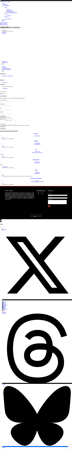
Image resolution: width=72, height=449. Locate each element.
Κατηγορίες (4, 19)
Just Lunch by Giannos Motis (12, 12)
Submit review (2, 126)
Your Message (2, 124)
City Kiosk (9, 9)
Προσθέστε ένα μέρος (4, 22)
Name (1, 118)
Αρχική (3, 3)
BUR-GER (9, 15)
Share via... (5, 313)
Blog (3, 20)
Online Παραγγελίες (6, 5)
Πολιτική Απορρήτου (33, 214)
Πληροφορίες (4, 61)
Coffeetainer (9, 18)
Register (5, 23)
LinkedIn (4, 305)
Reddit (4, 307)
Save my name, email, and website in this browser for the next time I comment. (15, 125)
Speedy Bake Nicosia (10, 11)
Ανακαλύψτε (5, 4)
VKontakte (5, 308)
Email (1, 119)
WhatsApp (5, 301)
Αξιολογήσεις (5, 62)
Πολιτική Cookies (39, 214)
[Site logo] (5, 1)
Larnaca (5, 16)
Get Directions (4, 88)
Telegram (4, 303)
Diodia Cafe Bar (10, 10)
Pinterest (4, 304)
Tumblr (4, 306)
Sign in (1, 23)
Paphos (5, 13)
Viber (4, 302)
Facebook (5, 229)
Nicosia (5, 7)
